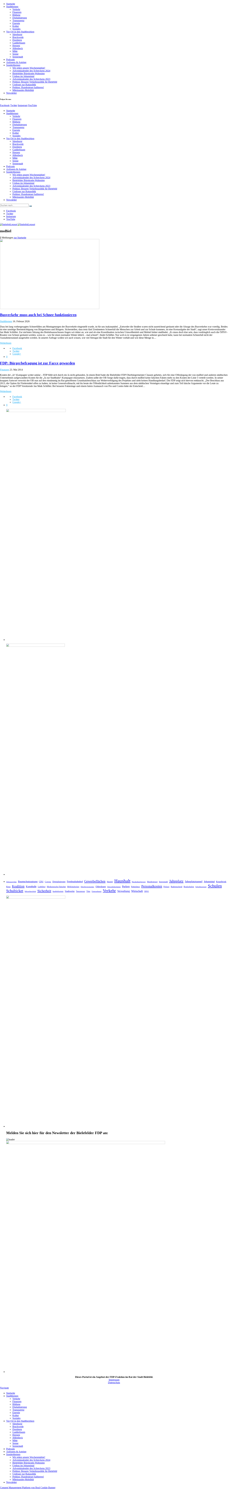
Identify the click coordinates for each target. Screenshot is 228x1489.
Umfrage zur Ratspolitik (24, 84)
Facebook (5, 105)
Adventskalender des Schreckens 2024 (31, 70)
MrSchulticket (73, 887)
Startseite (10, 3)
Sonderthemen (13, 65)
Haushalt (122, 880)
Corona (48, 882)
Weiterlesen (5, 343)
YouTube (32, 105)
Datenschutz (114, 1382)
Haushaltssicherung (139, 882)
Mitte (15, 51)
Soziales (16, 29)
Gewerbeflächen (94, 881)
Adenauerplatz (11, 882)
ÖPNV (146, 891)
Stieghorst (17, 34)
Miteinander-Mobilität (23, 90)
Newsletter (11, 93)
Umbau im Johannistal (23, 76)
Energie (16, 23)
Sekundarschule (30, 891)
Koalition (18, 886)
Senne (15, 54)
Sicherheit (44, 891)
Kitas (8, 887)
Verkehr (16, 9)
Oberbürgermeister (87, 887)
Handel (110, 882)
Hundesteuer (152, 882)
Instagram (22, 105)
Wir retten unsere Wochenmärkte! (28, 68)
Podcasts (10, 59)
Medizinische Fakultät (56, 887)
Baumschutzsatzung (28, 881)
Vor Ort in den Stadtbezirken (20, 31)
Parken (126, 886)
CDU (41, 881)
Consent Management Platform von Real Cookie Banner (27, 1487)
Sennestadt (17, 56)
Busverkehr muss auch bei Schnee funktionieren (38, 315)
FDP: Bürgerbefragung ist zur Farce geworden (37, 363)
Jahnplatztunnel (193, 881)
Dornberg (17, 40)
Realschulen (189, 887)
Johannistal (209, 881)
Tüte (88, 891)
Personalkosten (151, 886)
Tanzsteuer (80, 891)
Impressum (114, 1379)
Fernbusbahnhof (75, 881)
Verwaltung (123, 891)
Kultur (15, 26)
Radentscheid (176, 887)
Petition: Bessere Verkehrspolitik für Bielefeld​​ (34, 82)
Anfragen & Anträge (16, 62)
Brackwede (18, 37)
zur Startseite (20, 237)
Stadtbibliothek (58, 891)
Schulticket (14, 891)
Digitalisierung (19, 17)
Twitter (13, 105)
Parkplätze (135, 887)
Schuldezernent (200, 887)
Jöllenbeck (17, 48)
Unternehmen (96, 891)
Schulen (215, 885)
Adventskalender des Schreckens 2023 (31, 79)
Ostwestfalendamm (114, 887)
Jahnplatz (176, 881)
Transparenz (18, 20)
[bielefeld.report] (17, 224)
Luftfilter (41, 887)
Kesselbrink (221, 881)
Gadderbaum (18, 42)
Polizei (166, 887)
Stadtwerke (70, 891)
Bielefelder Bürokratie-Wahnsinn (28, 73)
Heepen (16, 45)
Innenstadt (163, 882)
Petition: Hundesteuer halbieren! (28, 87)
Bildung (16, 15)
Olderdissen (101, 886)
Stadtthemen (12, 6)
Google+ (16, 354)
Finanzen (16, 12)
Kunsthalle (31, 886)
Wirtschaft (137, 891)
